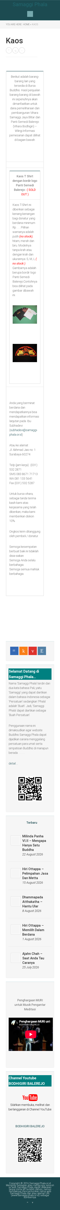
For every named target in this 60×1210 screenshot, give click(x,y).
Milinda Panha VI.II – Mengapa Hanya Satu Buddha (34, 843)
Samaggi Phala (30, 4)
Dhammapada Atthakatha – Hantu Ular (32, 901)
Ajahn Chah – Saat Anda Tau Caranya (33, 958)
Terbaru (31, 822)
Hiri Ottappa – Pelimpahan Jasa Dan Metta (35, 873)
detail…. (13, 763)
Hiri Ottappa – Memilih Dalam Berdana (33, 929)
